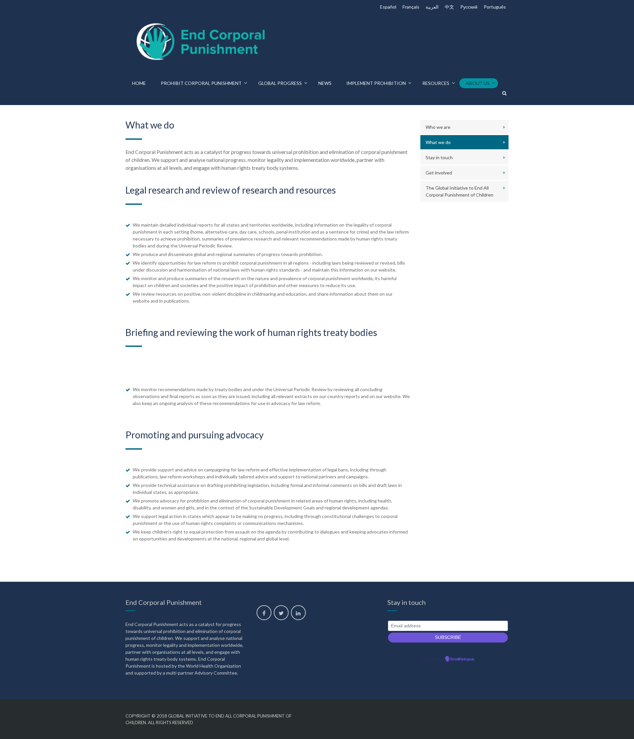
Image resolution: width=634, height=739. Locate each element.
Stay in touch (439, 157)
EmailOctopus (462, 659)
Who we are (438, 127)
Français (411, 6)
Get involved (439, 172)
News (325, 83)
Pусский (468, 6)
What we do (438, 142)
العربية (432, 6)
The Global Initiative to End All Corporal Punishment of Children (459, 191)
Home (139, 83)
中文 (449, 6)
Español (388, 6)
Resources (435, 83)
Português (495, 6)
